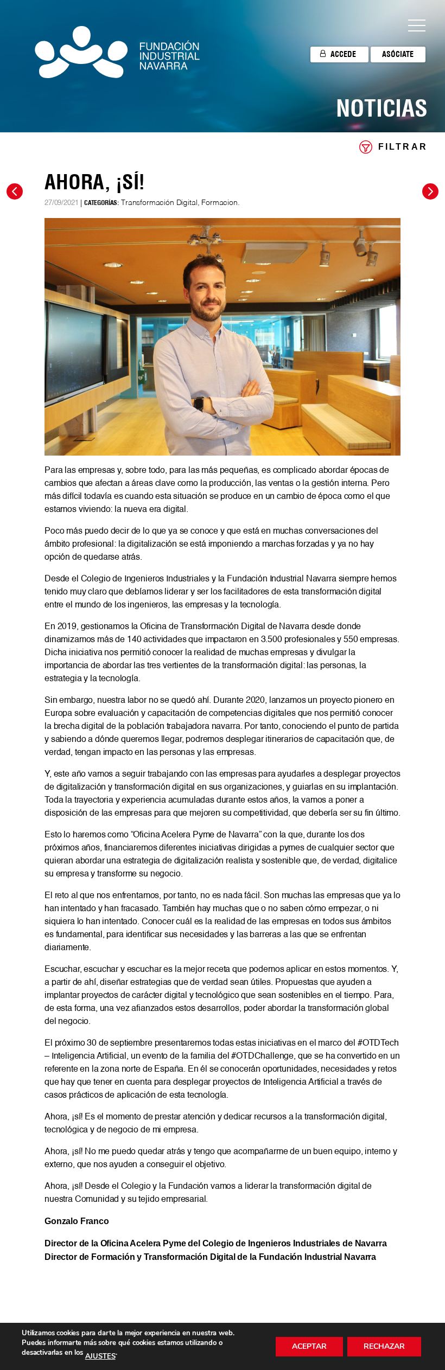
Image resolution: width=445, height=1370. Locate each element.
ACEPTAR (309, 1346)
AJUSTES (100, 1356)
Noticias (382, 108)
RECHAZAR (384, 1346)
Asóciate (398, 54)
